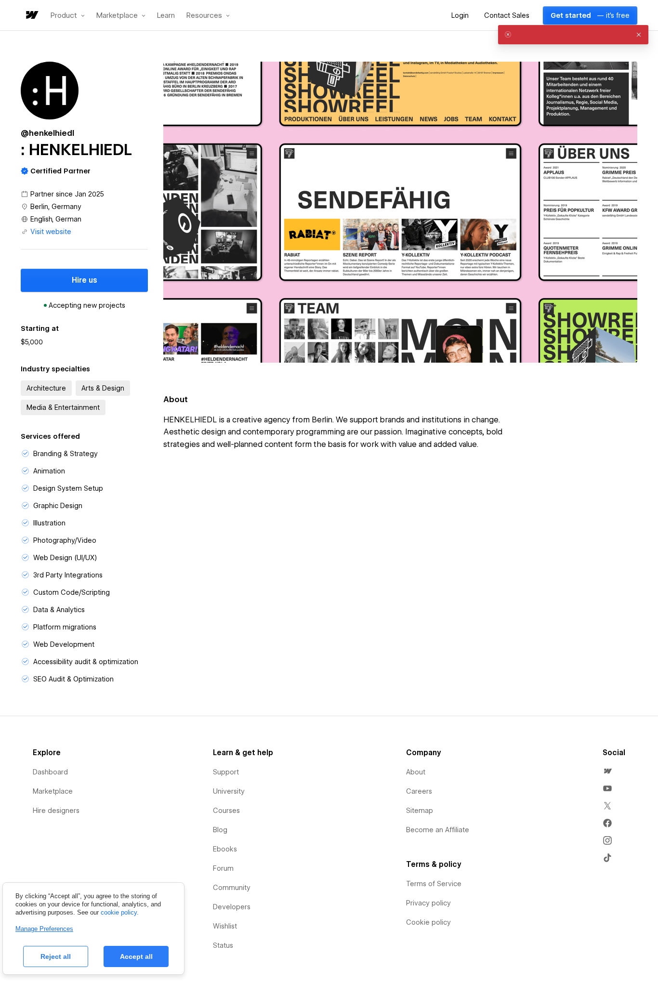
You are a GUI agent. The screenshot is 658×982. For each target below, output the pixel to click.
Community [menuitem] (231, 887)
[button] (68, 15)
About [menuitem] (415, 772)
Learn (166, 16)
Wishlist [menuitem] (225, 926)
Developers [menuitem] (231, 907)
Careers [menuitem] (419, 791)
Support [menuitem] (226, 772)
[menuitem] (607, 771)
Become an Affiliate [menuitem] (437, 830)
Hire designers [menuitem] (56, 810)
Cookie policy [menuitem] (428, 922)
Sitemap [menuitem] (419, 810)
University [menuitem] (229, 791)
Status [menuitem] (223, 945)
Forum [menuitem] (223, 868)
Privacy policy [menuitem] (428, 903)
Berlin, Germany (55, 206)
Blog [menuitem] (220, 830)
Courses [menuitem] (226, 810)
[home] (31, 15)
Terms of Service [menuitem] (433, 884)
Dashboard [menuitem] (50, 772)
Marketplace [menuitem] (53, 791)
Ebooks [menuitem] (225, 849)
